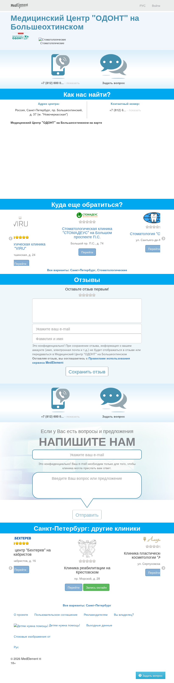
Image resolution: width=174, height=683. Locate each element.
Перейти (20, 263)
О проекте (21, 614)
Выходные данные (99, 625)
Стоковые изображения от (32, 636)
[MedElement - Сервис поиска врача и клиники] (19, 5)
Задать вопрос (113, 83)
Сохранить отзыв (87, 371)
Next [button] (163, 239)
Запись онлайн (96, 587)
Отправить (87, 514)
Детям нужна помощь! (64, 625)
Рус (16, 647)
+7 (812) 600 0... (60, 83)
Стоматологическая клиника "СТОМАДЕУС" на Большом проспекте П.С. (87, 233)
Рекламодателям (96, 614)
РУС (142, 5)
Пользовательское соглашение (55, 614)
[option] (87, 239)
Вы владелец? (124, 614)
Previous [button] (10, 239)
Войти (156, 5)
